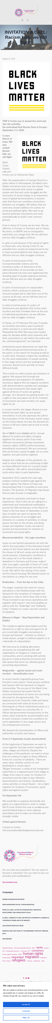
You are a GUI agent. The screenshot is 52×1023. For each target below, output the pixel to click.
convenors (38, 950)
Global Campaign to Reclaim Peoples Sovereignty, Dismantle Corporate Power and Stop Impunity (25, 919)
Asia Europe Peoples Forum (12, 925)
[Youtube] (28, 978)
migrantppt (17, 957)
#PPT (33, 948)
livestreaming (6, 957)
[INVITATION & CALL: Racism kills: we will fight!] (26, 89)
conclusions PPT (25, 951)
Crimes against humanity (9, 954)
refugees (19, 960)
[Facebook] (23, 978)
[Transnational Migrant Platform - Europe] (26, 11)
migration (32, 957)
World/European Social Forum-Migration (18, 904)
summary (29, 961)
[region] (26, 1002)
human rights (33, 953)
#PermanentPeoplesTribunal (22, 948)
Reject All (26, 1018)
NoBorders (43, 957)
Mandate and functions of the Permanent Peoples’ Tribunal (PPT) (25, 932)
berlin (40, 947)
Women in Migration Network (13, 899)
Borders (46, 948)
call (3, 951)
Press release (6, 961)
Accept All (26, 1004)
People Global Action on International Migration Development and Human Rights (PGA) (21, 911)
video (43, 961)
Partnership (7, 939)
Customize (26, 1011)
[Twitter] (26, 978)
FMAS (20, 954)
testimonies (36, 961)
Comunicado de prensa (12, 951)
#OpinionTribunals (7, 948)
